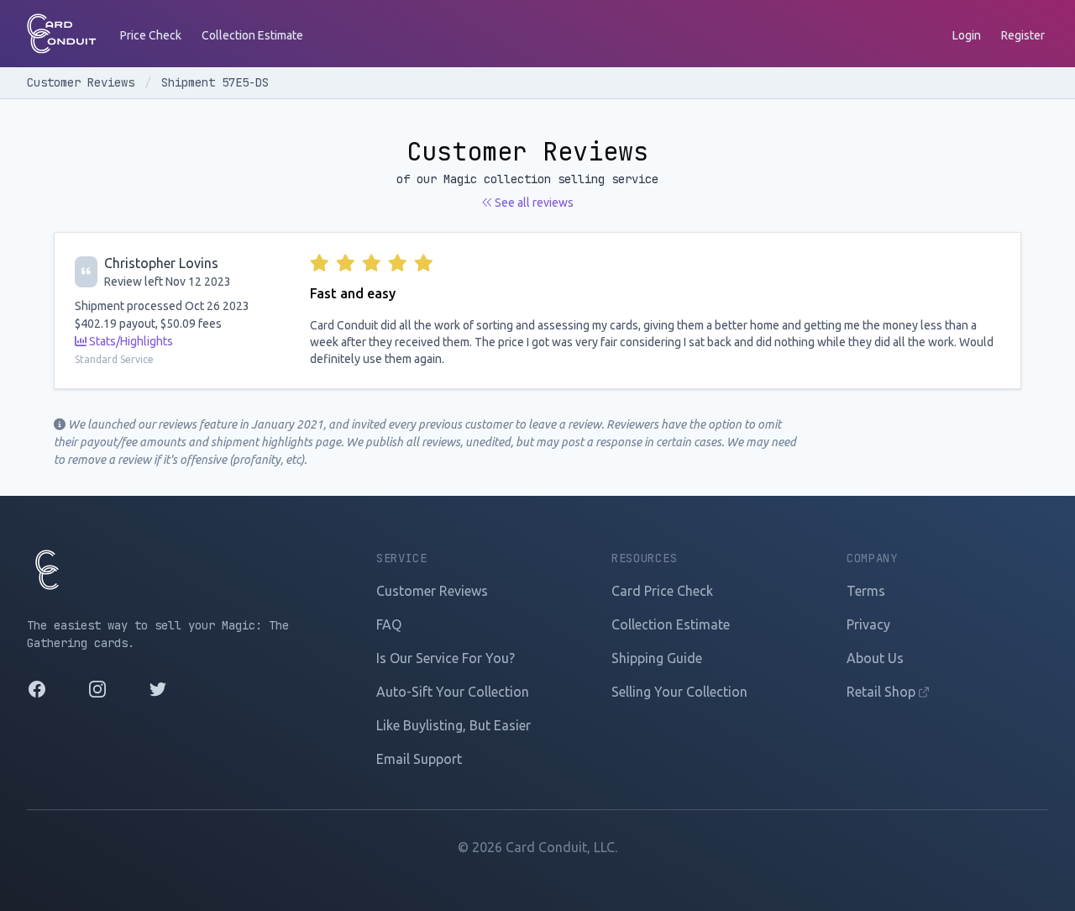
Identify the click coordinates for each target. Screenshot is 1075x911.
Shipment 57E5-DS (215, 82)
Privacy (868, 624)
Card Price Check (662, 590)
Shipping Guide (656, 658)
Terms (866, 590)
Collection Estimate (252, 35)
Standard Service (114, 359)
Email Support (419, 758)
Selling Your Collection (679, 691)
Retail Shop (883, 691)
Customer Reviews (84, 82)
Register (1023, 35)
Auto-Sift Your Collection (452, 691)
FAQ (388, 624)
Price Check (150, 35)
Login (966, 35)
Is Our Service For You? (445, 658)
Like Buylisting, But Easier (453, 725)
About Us (875, 658)
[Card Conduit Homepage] (62, 33)
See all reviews (533, 202)
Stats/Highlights (130, 341)
